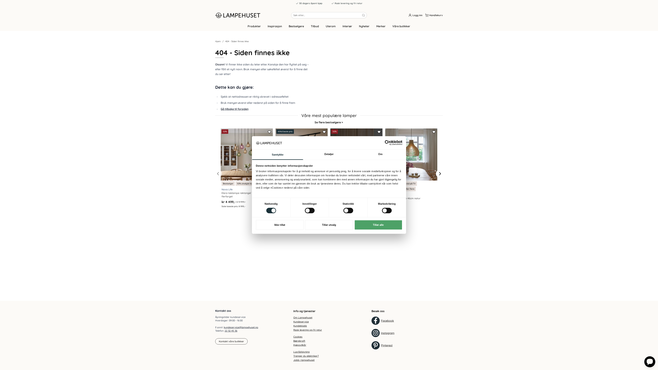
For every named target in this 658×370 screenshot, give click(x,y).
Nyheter (364, 26)
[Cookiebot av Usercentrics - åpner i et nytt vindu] (387, 142)
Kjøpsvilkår (299, 345)
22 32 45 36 (231, 330)
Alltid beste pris (285, 131)
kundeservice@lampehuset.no (241, 327)
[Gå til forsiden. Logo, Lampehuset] (253, 15)
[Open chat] (649, 361)
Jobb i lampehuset (304, 360)
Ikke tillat (279, 224)
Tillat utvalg (329, 224)
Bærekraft (299, 340)
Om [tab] (380, 154)
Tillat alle (378, 224)
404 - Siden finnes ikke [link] (237, 41)
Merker (381, 26)
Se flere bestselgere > (329, 122)
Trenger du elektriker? (306, 355)
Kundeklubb (300, 325)
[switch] (310, 210)
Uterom (331, 26)
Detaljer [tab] (329, 154)
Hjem (218, 41)
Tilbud (315, 26)
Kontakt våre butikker (231, 341)
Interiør (347, 26)
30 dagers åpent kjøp (310, 3)
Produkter (254, 26)
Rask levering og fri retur (348, 3)
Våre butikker (401, 26)
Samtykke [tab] (278, 154)
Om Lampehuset (302, 317)
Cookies (297, 336)
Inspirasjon (275, 26)
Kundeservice (301, 321)
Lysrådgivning (301, 351)
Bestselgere (296, 26)
